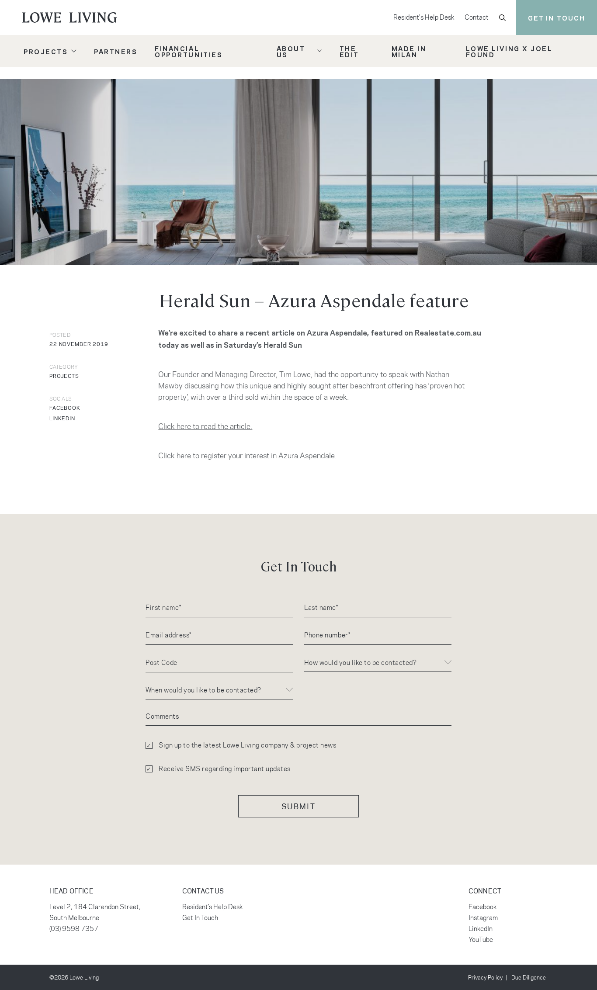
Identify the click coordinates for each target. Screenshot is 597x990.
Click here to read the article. (205, 426)
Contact (477, 17)
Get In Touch (200, 917)
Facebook (64, 408)
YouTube (481, 939)
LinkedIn (481, 928)
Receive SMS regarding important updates (225, 768)
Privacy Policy (485, 977)
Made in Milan (409, 51)
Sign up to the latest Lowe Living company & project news (247, 745)
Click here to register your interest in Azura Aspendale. (247, 455)
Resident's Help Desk (423, 17)
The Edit (349, 51)
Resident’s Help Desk (212, 906)
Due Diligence (528, 977)
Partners (115, 51)
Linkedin (62, 418)
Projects (46, 51)
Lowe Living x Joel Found (509, 51)
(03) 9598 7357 (73, 928)
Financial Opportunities (188, 51)
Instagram (483, 917)
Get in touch (556, 17)
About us (291, 51)
